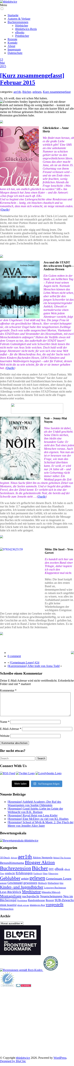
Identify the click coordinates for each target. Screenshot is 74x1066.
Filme (45, 873)
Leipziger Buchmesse (55, 887)
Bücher (26, 91)
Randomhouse (36, 900)
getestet (3, 883)
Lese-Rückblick (10, 892)
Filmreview (53, 873)
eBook (59, 869)
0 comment (14, 656)
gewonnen (30, 883)
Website (4, 735)
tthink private (23, 905)
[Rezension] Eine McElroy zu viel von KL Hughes (38, 818)
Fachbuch (37, 873)
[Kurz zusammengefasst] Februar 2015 (32, 79)
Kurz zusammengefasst (57, 91)
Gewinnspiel (15, 882)
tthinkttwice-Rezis (26, 29)
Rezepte (12, 39)
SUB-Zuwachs (64, 900)
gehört (25, 878)
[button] (2, 8)
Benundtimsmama (12, 863)
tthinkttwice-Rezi (37, 905)
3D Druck (5, 857)
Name (4, 721)
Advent (14, 858)
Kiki (61, 883)
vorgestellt (54, 904)
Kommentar (8, 690)
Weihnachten (6, 909)
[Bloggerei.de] (23, 986)
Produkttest (22, 900)
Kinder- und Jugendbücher (21, 887)
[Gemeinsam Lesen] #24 (24, 662)
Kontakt (12, 42)
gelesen (36, 91)
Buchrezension (15, 868)
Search (41, 758)
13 (1, 59)
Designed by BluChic (13, 1061)
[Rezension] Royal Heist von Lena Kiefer (32, 815)
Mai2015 (3, 64)
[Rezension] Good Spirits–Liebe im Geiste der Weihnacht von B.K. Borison (35, 810)
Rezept (50, 900)
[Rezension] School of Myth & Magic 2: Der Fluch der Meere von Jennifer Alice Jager (40, 824)
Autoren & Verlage (19, 18)
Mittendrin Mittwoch (51, 892)
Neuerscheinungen (51, 896)
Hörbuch (42, 883)
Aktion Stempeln (43, 857)
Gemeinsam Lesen (58, 878)
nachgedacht (30, 896)
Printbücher (22, 35)
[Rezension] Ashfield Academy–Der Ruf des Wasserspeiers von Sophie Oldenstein (34, 803)
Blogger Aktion (40, 862)
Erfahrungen (24, 873)
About (11, 46)
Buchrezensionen (18, 22)
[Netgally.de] (50, 970)
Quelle (5, 209)
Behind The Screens (62, 858)
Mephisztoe (31, 892)
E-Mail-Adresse (10, 728)
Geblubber (10, 878)
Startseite (13, 15)
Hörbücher (21, 25)
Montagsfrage (10, 896)
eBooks (19, 32)
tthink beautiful (8, 904)
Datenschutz (15, 53)
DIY (51, 869)
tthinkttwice (23, 1057)
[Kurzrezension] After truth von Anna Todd (34, 666)
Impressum (14, 49)
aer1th (17, 91)
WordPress (60, 1057)
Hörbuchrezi (53, 883)
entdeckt (10, 873)
